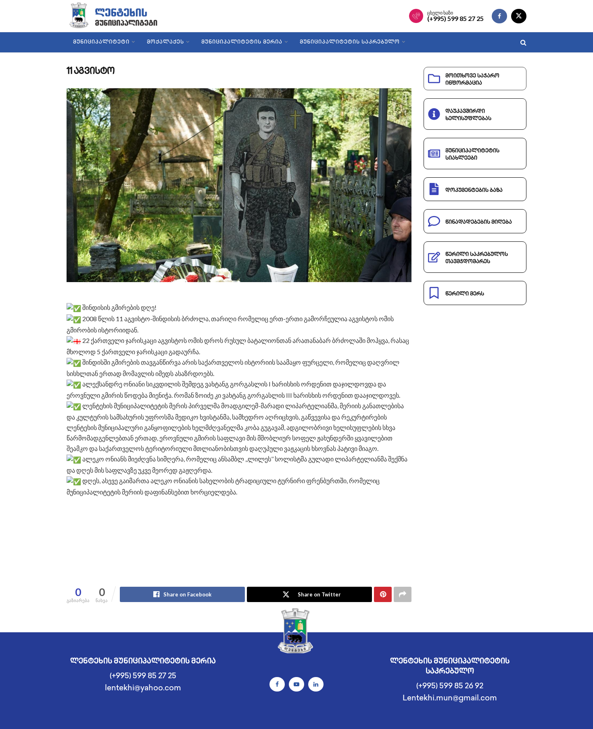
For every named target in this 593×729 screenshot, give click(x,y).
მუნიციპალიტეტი (101, 42)
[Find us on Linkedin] (316, 684)
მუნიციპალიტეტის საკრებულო (350, 42)
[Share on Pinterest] (383, 594)
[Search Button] (523, 42)
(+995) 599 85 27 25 (455, 18)
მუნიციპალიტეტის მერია (241, 42)
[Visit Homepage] (120, 16)
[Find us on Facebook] (499, 16)
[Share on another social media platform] (402, 594)
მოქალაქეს (165, 42)
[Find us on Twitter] (518, 16)
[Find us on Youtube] (296, 684)
